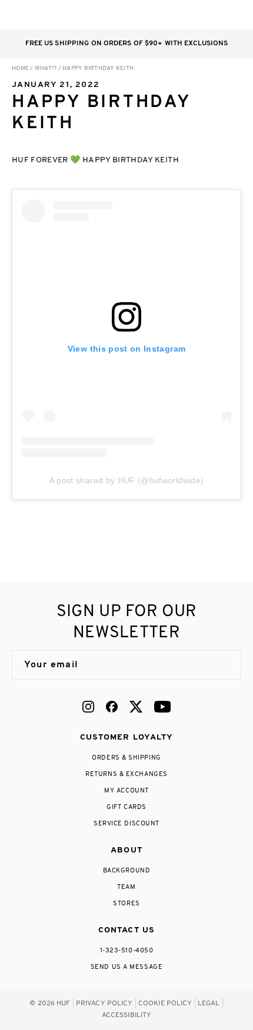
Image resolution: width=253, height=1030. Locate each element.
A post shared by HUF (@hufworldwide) (126, 480)
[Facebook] (112, 706)
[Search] (164, 14)
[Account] (187, 14)
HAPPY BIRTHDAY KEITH (98, 68)
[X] (136, 706)
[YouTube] (162, 706)
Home (20, 68)
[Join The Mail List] (220, 665)
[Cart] (211, 14)
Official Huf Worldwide (38, 14)
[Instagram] (88, 706)
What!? (46, 68)
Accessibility (127, 1015)
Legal (209, 1003)
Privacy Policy (104, 1003)
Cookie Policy (165, 1003)
